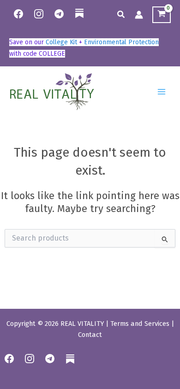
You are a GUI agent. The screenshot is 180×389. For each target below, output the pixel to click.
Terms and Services (139, 323)
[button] (121, 15)
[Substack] (79, 19)
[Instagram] (39, 14)
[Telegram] (59, 14)
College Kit (61, 42)
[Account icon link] (139, 15)
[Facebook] (18, 14)
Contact (90, 334)
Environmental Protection (121, 42)
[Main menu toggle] (161, 92)
